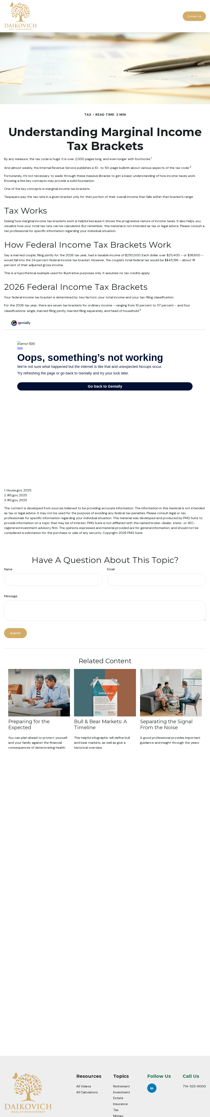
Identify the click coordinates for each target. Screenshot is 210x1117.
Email (111, 569)
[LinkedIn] (151, 1088)
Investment (121, 1092)
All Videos (83, 1086)
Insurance (120, 1104)
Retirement (121, 1086)
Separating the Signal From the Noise (166, 724)
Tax (116, 1110)
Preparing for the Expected (29, 724)
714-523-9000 (194, 1086)
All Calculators (87, 1092)
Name (8, 569)
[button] (96, 16)
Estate (118, 1098)
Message (10, 596)
